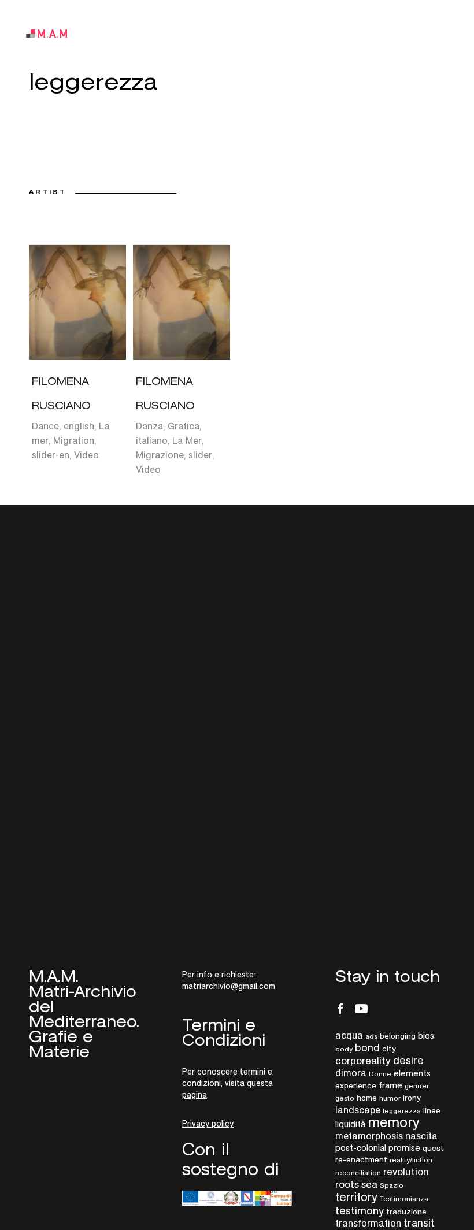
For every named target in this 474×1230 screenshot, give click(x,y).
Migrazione (160, 455)
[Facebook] (340, 1008)
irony (412, 1097)
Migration (73, 440)
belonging (398, 1036)
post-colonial (360, 1147)
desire (408, 1060)
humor (390, 1098)
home (367, 1097)
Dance (45, 426)
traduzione (406, 1211)
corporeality (363, 1060)
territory (356, 1197)
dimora (350, 1073)
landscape (357, 1110)
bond (367, 1047)
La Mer (187, 440)
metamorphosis (369, 1136)
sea (369, 1184)
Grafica (183, 426)
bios (426, 1035)
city (389, 1048)
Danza (149, 426)
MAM (55, 33)
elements (412, 1073)
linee (431, 1110)
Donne (380, 1073)
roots (347, 1184)
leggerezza (402, 1110)
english (79, 426)
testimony (359, 1210)
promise (404, 1147)
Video (86, 455)
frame (390, 1085)
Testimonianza (404, 1198)
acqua (349, 1035)
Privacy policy (208, 1123)
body (344, 1048)
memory (394, 1122)
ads (371, 1036)
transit (419, 1222)
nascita (421, 1136)
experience (355, 1085)
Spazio (391, 1185)
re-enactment (361, 1159)
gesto (344, 1098)
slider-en (50, 455)
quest (433, 1148)
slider (200, 455)
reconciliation (358, 1172)
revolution (406, 1171)
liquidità (350, 1123)
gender (417, 1085)
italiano (152, 440)
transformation (368, 1223)
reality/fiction (411, 1159)
